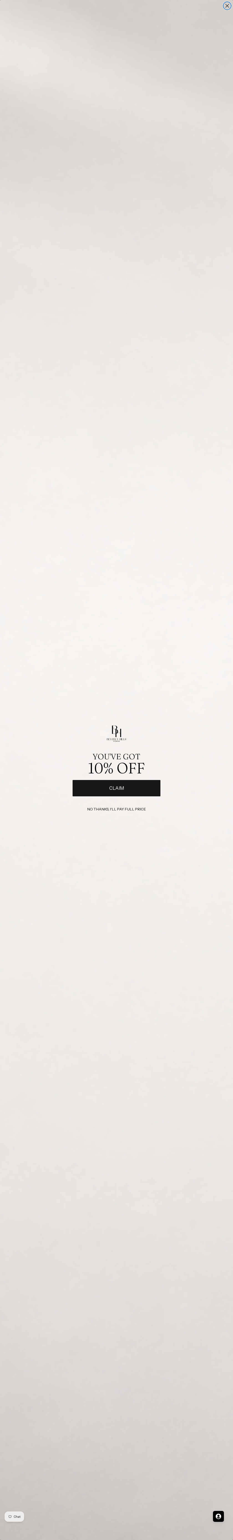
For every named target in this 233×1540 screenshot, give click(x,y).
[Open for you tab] (218, 1516)
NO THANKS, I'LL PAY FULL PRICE (116, 809)
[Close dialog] (227, 6)
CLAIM (116, 788)
